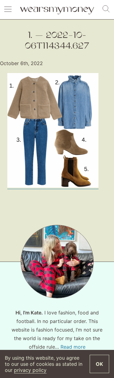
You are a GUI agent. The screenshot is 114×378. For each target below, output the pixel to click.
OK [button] (99, 364)
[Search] (106, 9)
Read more (72, 347)
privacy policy (30, 370)
